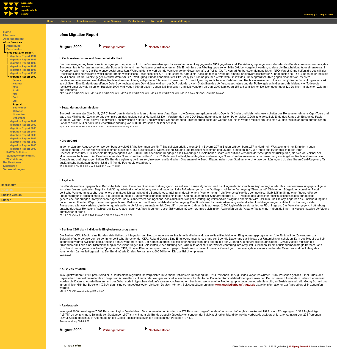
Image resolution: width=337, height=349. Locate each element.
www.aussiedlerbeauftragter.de (235, 284)
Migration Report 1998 (23, 69)
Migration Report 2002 (23, 124)
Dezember (19, 117)
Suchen (6, 200)
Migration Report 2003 (23, 128)
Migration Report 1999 (23, 73)
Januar (17, 80)
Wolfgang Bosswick (300, 346)
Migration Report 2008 (23, 145)
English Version (11, 195)
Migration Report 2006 (23, 138)
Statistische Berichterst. (20, 155)
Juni (15, 97)
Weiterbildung (14, 159)
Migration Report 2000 (23, 76)
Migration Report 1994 (23, 56)
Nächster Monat (159, 47)
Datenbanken (14, 49)
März (16, 87)
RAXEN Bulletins (16, 152)
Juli (15, 100)
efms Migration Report (19, 52)
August (17, 104)
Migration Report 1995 (23, 59)
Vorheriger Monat (114, 47)
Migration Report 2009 (23, 148)
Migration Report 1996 (23, 63)
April (16, 90)
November (19, 114)
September (19, 107)
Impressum (8, 185)
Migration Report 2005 (23, 135)
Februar (17, 83)
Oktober (18, 111)
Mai (15, 93)
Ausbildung (13, 45)
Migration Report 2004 (23, 131)
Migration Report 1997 (23, 66)
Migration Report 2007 (23, 142)
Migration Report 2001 (23, 121)
